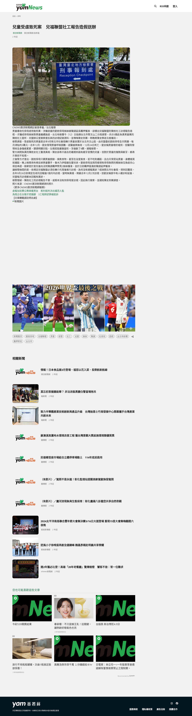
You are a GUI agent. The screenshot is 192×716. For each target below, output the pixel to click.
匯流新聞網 (17, 33)
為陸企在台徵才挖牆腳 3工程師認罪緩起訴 (35, 194)
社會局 (102, 336)
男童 (52, 336)
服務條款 (133, 709)
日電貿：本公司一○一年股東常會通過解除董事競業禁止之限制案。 (115, 666)
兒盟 (77, 336)
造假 (111, 336)
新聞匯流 (18, 336)
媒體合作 (173, 709)
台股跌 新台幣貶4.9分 (108, 624)
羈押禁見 (18, 341)
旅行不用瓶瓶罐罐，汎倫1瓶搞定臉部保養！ (31, 666)
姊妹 (85, 336)
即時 (19, 16)
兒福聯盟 (42, 336)
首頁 (14, 16)
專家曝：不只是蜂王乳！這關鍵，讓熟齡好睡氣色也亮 (72, 626)
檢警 (61, 336)
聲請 (93, 336)
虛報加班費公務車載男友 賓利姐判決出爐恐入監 (38, 190)
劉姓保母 (30, 336)
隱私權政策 (147, 709)
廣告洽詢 (161, 709)
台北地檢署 (122, 336)
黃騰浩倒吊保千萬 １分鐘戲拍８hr (73, 664)
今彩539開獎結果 (22, 624)
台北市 (29, 341)
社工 (69, 336)
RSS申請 (164, 6)
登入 (175, 6)
